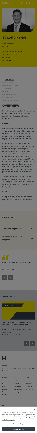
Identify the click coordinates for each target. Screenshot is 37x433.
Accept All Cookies (18, 429)
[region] (18, 420)
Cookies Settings (18, 424)
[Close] (34, 409)
